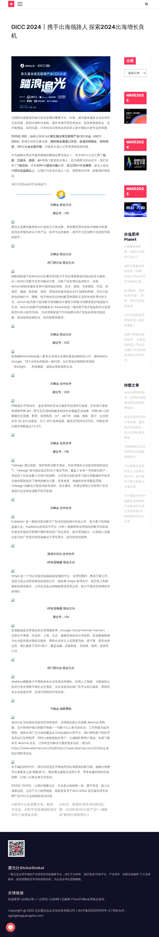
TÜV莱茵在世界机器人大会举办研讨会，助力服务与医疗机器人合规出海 (134, 476)
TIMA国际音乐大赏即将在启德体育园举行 (135, 451)
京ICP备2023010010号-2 (94, 910)
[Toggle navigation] (19, 4)
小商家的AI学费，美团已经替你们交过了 (134, 251)
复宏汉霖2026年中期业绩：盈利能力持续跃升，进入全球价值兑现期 (135, 427)
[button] (146, 3)
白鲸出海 (28, 899)
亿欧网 (54, 899)
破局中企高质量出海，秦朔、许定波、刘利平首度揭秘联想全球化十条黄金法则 (34, 809)
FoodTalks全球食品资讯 (88, 899)
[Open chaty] (10, 927)
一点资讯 (42, 899)
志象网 (65, 899)
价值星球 (14, 899)
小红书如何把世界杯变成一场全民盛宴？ (134, 320)
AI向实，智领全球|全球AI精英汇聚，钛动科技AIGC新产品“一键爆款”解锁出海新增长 (83, 809)
